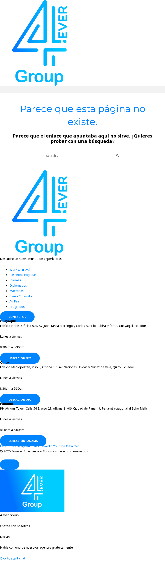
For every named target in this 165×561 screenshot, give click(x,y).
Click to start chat (12, 558)
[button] (82, 89)
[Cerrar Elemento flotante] (9, 464)
